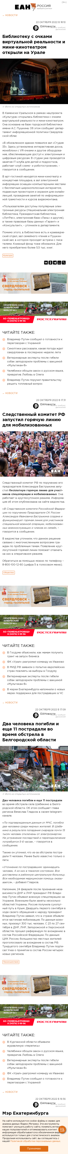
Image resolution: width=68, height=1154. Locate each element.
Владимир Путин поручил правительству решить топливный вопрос (34, 382)
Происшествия (10, 962)
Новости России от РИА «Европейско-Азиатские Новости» (25, 7)
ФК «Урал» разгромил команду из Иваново (35, 662)
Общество (8, 572)
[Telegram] (55, 263)
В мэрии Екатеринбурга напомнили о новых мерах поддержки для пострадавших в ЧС (36, 691)
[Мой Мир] (59, 263)
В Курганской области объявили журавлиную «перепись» (28, 1044)
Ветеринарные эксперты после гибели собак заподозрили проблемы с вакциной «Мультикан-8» (34, 362)
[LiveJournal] (64, 263)
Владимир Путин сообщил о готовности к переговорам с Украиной (34, 341)
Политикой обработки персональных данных (35, 1141)
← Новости (9, 15)
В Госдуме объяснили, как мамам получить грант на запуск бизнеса (35, 654)
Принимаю (34, 1148)
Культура (7, 255)
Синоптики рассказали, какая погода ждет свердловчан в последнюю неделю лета (35, 350)
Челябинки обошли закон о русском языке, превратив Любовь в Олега (35, 373)
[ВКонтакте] (46, 263)
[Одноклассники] (50, 263)
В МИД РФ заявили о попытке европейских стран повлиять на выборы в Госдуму (36, 669)
